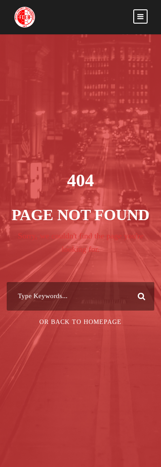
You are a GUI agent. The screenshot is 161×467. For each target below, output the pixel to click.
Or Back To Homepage (80, 322)
